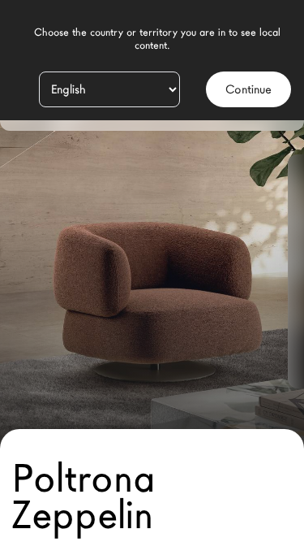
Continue (248, 89)
